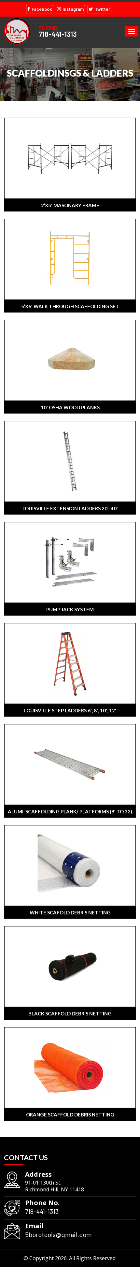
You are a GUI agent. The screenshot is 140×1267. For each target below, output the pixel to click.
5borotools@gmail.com (58, 1234)
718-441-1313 (57, 34)
